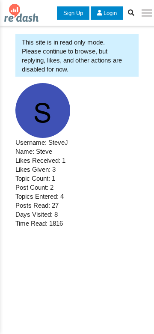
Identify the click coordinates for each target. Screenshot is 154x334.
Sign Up (73, 13)
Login (109, 13)
